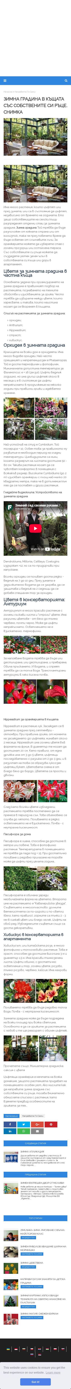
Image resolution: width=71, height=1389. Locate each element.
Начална (8, 91)
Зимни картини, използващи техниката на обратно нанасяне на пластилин (43, 1299)
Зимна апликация (32, 1151)
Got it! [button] (36, 1381)
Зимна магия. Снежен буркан (39, 1313)
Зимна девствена (31, 1262)
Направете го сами (25, 91)
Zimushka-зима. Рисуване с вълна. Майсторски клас (42, 1232)
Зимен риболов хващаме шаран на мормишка (43, 1248)
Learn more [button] (53, 1372)
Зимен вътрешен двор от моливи (42, 1183)
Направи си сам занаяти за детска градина (42, 1281)
